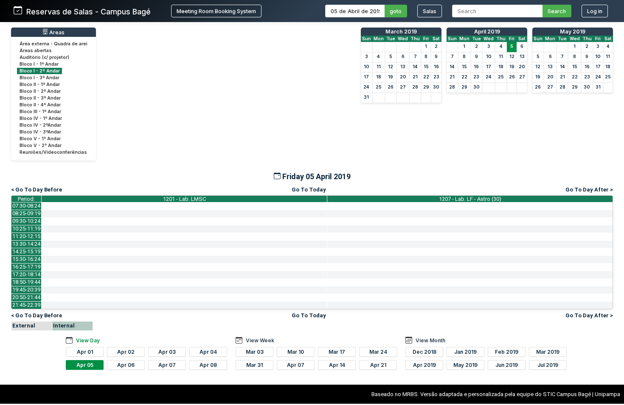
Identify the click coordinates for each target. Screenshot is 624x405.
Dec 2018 (424, 352)
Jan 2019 (465, 352)
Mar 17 (337, 352)
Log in (594, 11)
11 (379, 66)
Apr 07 (167, 365)
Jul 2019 (547, 365)
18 (378, 77)
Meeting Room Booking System (216, 11)
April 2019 (487, 31)
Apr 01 (85, 352)
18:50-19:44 (26, 282)
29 (426, 87)
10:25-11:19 (26, 228)
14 (415, 66)
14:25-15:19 (26, 251)
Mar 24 (378, 352)
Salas (429, 11)
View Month (430, 340)
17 (366, 77)
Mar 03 (255, 352)
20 (403, 77)
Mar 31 (254, 365)
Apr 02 (126, 352)
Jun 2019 (506, 365)
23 (436, 77)
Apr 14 (337, 365)
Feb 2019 (506, 352)
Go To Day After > (589, 189)
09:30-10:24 (26, 221)
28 (415, 87)
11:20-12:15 (26, 236)
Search (557, 11)
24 (366, 87)
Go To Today (309, 189)
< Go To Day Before (36, 189)
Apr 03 (167, 352)
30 (436, 87)
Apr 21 (378, 365)
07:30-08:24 (26, 205)
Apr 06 (126, 365)
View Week (260, 340)
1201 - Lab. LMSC (184, 199)
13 (402, 66)
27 (403, 87)
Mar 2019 (547, 352)
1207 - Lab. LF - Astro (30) (470, 199)
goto (396, 11)
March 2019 (401, 31)
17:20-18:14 (26, 274)
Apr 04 (208, 352)
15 (426, 66)
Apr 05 (84, 365)
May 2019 (572, 31)
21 (415, 77)
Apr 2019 (424, 365)
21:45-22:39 (26, 305)
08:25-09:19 (26, 213)
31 (366, 97)
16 (436, 66)
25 (379, 87)
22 (426, 77)
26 (391, 87)
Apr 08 (208, 365)
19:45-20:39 (26, 289)
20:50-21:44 (26, 297)
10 (366, 66)
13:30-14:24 (26, 244)
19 (390, 77)
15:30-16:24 (26, 259)
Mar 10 (295, 352)
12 (390, 66)
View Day (88, 340)
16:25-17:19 (26, 267)
